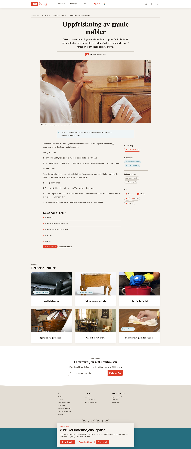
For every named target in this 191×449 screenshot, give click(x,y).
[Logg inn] (151, 3)
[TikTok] (93, 421)
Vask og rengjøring (131, 182)
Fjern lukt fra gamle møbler (51, 338)
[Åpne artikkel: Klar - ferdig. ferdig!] (139, 283)
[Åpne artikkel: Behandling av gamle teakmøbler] (139, 320)
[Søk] (146, 3)
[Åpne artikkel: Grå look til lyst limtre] (95, 320)
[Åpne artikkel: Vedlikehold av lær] (51, 283)
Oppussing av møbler (60, 15)
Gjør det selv (46, 15)
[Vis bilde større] (95, 91)
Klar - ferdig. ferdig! (139, 301)
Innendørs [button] (61, 4)
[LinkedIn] (102, 421)
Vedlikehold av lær (51, 301)
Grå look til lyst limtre (95, 338)
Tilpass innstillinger (86, 442)
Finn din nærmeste (91, 403)
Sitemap (60, 414)
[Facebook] (84, 421)
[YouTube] (107, 421)
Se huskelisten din (65, 246)
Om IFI (60, 397)
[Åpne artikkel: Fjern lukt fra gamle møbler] (51, 320)
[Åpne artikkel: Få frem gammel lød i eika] (95, 283)
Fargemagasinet (117, 397)
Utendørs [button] (73, 4)
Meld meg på (115, 373)
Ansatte (60, 400)
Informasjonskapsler (64, 411)
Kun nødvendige (67, 442)
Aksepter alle (103, 442)
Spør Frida (88, 397)
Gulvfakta (115, 400)
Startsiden (35, 15)
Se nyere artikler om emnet (70, 135)
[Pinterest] (98, 421)
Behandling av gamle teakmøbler (139, 338)
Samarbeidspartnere (64, 403)
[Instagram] (88, 421)
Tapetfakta (115, 403)
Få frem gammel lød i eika (95, 301)
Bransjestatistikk (90, 400)
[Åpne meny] (157, 3)
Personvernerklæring (64, 408)
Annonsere (61, 405)
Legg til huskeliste (50, 246)
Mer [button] (84, 4)
